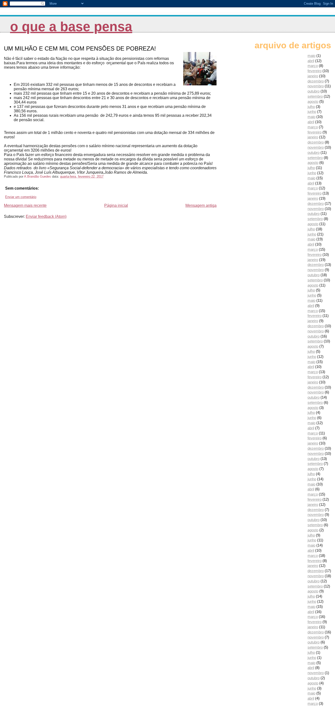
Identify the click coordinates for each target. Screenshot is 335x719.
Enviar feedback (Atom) (46, 216)
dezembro (316, 81)
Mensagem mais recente (25, 205)
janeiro (313, 76)
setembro (315, 96)
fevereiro (315, 71)
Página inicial (116, 205)
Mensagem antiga (201, 205)
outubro (314, 91)
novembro (316, 86)
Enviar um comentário (20, 197)
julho (311, 107)
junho (312, 111)
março (313, 66)
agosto (313, 101)
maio (311, 55)
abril (311, 61)
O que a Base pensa (71, 26)
